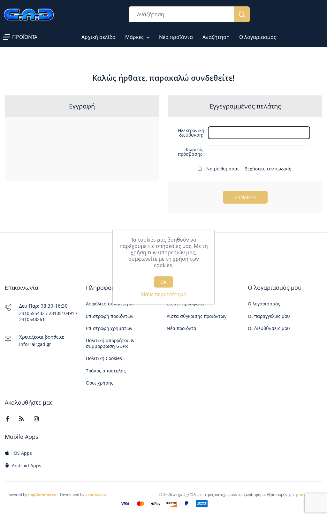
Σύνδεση (245, 197)
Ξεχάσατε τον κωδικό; (268, 169)
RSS (24, 419)
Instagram (39, 419)
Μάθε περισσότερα (163, 294)
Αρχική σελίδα (98, 37)
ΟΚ (163, 282)
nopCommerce (42, 494)
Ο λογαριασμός (257, 37)
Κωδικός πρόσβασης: (190, 151)
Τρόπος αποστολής (106, 371)
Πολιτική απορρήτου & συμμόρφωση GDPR (110, 343)
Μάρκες (135, 37)
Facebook (10, 419)
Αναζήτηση (242, 14)
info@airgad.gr (35, 344)
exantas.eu (95, 494)
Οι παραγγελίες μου (269, 316)
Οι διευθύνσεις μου (269, 328)
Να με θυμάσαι (222, 169)
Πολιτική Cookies (104, 358)
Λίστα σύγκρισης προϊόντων (197, 316)
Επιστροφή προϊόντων (109, 316)
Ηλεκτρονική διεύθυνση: (190, 132)
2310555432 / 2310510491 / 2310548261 (48, 316)
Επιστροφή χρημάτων (109, 328)
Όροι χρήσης (99, 383)
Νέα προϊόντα (176, 37)
